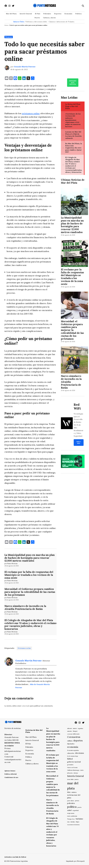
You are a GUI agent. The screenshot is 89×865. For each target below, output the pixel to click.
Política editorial (10, 774)
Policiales (47, 14)
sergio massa (70, 813)
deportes (78, 740)
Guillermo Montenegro (73, 770)
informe (76, 773)
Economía (68, 14)
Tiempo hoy (71, 819)
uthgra (77, 822)
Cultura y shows (49, 18)
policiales (71, 803)
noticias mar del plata (73, 796)
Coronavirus (73, 737)
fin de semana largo (72, 756)
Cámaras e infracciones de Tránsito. (62, 22)
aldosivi (69, 728)
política (72, 806)
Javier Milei (70, 779)
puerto (79, 807)
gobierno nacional (74, 762)
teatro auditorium (72, 816)
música (74, 792)
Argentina (80, 728)
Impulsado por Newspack (75, 861)
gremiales (70, 764)
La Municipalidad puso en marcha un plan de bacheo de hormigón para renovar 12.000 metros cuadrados (29, 557)
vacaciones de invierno (73, 824)
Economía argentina (73, 750)
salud (69, 810)
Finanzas (8, 37)
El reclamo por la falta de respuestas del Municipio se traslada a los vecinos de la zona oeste (28, 574)
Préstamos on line (24, 648)
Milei (69, 792)
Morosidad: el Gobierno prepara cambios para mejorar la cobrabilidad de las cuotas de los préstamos (29, 591)
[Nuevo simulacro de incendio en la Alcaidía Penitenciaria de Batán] (74, 360)
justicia (76, 779)
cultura (69, 741)
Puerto (37, 18)
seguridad (76, 810)
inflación (70, 773)
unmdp (72, 822)
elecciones (79, 753)
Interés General (26, 14)
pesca (77, 801)
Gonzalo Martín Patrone (24, 67)
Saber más (79, 442)
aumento (69, 731)
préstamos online (31, 113)
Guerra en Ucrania (72, 767)
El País (37, 14)
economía (72, 746)
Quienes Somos (9, 771)
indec (82, 770)
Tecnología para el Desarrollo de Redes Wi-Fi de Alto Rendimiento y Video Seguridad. (78, 425)
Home (6, 25)
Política (78, 14)
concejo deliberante (73, 734)
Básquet (75, 731)
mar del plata (72, 785)
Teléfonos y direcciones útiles (36, 22)
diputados (70, 744)
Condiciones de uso (11, 777)
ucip (68, 822)
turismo (79, 818)
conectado (26, 706)
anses (75, 728)
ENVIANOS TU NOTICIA (72, 82)
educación (70, 753)
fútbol (70, 759)
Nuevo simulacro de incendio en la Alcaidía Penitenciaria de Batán (25, 607)
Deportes (57, 14)
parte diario (70, 800)
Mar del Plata (11, 14)
